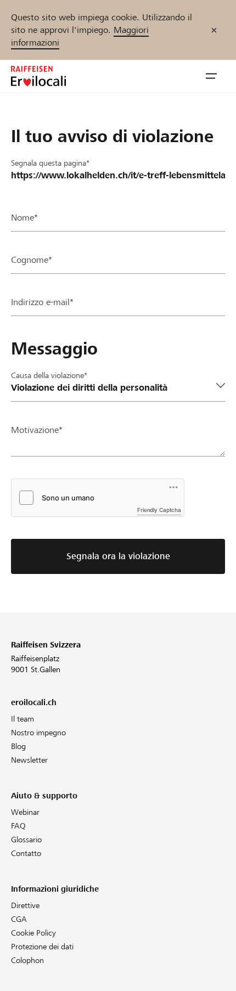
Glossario (26, 839)
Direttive (25, 905)
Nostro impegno (38, 732)
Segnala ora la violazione (118, 556)
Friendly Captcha (159, 509)
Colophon (27, 960)
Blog (18, 746)
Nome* (24, 217)
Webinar (25, 812)
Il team (22, 718)
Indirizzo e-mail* (42, 302)
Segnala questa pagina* (50, 163)
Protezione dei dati (42, 946)
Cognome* (31, 260)
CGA (19, 919)
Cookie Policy (33, 932)
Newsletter (29, 760)
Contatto (26, 853)
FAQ (18, 825)
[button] (211, 76)
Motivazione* (37, 430)
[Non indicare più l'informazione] (214, 30)
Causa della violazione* (49, 375)
